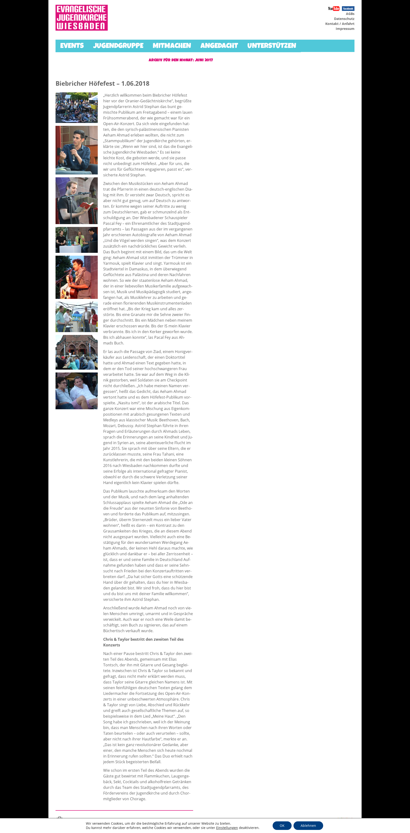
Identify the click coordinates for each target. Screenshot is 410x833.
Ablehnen (308, 825)
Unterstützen (271, 46)
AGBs (350, 13)
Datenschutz (344, 18)
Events (72, 46)
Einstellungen (227, 828)
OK (282, 825)
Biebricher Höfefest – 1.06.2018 (102, 83)
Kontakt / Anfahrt (339, 23)
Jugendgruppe (118, 46)
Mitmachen (172, 46)
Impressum (345, 28)
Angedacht (219, 46)
